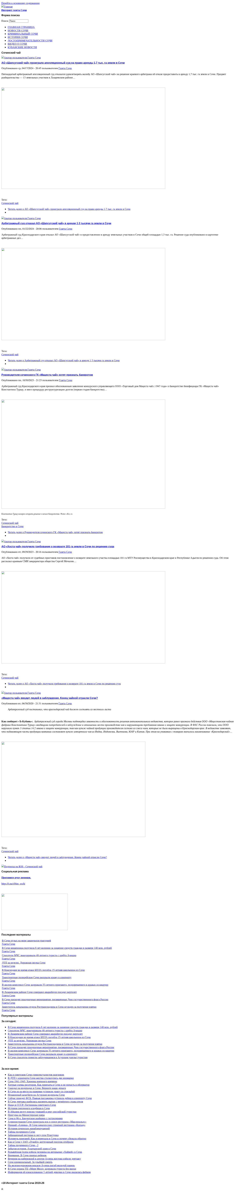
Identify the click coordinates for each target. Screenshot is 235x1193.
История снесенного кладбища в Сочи (29, 1108)
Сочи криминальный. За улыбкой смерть (30, 1162)
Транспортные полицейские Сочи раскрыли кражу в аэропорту (36, 977)
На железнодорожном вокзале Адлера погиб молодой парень (41, 1165)
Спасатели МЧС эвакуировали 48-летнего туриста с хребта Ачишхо (39, 955)
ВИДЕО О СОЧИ (17, 43)
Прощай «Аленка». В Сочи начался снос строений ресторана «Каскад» (46, 1125)
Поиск (5, 20)
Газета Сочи (65, 68)
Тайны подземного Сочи (21, 1131)
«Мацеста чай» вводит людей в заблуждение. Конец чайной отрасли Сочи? (49, 698)
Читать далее (69, 209)
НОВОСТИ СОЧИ (18, 30)
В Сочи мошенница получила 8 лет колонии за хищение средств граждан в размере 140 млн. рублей (57, 947)
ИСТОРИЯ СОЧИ (18, 37)
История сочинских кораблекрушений (29, 1128)
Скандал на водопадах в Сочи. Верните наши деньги (37, 1088)
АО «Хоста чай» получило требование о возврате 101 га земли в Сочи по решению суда (57, 546)
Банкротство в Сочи (12, 526)
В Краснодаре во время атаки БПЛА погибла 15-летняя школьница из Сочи (43, 970)
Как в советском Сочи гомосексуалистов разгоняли (36, 1074)
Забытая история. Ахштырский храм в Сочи (32, 1148)
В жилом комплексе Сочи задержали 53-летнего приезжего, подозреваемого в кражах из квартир (55, 984)
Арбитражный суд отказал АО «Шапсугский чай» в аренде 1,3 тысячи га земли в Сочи (56, 223)
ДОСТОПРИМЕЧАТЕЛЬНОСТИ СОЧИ (30, 40)
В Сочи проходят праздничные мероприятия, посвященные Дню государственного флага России (55, 999)
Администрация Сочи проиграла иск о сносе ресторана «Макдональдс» (47, 1121)
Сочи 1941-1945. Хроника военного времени (32, 1081)
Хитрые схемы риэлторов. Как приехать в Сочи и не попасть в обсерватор (49, 1084)
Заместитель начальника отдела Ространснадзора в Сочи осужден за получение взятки (49, 1006)
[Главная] (6, 6)
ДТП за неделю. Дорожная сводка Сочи (23, 962)
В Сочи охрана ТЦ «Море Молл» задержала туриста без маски (42, 1168)
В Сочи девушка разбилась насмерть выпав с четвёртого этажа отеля (45, 1101)
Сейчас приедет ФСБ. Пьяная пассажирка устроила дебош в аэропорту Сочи (50, 1098)
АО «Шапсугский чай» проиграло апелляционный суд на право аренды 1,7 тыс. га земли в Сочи (63, 62)
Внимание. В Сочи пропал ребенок (27, 1155)
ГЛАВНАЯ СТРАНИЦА (21, 27)
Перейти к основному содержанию (20, 3)
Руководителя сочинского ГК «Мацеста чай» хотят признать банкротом (47, 374)
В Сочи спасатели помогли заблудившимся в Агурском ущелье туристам (47, 1057)
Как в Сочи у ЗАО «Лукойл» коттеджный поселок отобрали (40, 1141)
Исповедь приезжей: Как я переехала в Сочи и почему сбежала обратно (47, 1138)
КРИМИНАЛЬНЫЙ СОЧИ (23, 33)
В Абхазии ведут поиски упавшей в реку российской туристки (42, 1111)
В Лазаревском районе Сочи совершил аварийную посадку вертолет (39, 992)
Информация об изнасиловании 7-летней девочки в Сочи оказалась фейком (49, 1172)
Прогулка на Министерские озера (26, 1115)
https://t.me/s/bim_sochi (13, 883)
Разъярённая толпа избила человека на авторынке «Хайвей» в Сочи (45, 1151)
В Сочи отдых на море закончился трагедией (26, 940)
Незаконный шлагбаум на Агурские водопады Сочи (36, 1094)
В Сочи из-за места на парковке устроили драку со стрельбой (41, 1091)
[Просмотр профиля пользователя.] (21, 57)
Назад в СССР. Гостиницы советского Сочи (32, 1104)
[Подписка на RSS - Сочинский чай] (21, 866)
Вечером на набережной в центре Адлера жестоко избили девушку (44, 1158)
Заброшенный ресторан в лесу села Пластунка (33, 1135)
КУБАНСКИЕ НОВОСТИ (22, 47)
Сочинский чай (9, 203)
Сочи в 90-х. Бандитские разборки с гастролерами (35, 1118)
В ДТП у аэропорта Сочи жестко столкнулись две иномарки (41, 1078)
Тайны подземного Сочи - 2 (23, 1145)
